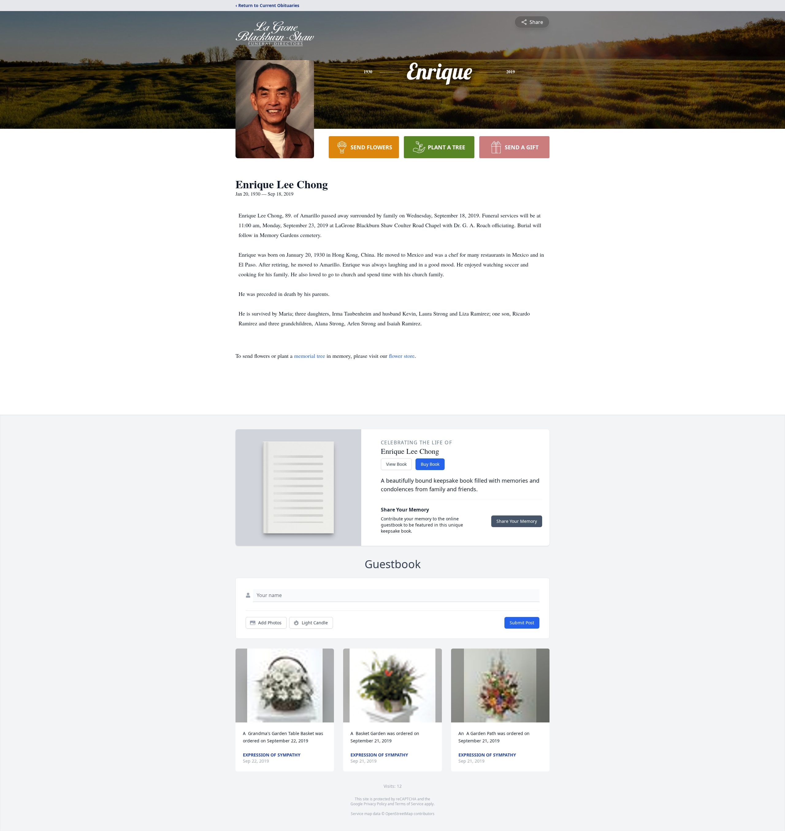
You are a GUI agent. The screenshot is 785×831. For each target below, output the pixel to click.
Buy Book (430, 464)
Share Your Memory (516, 521)
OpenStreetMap (399, 813)
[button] (285, 685)
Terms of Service (409, 803)
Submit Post (522, 623)
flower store (402, 355)
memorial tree (309, 355)
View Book (396, 464)
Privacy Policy (375, 803)
